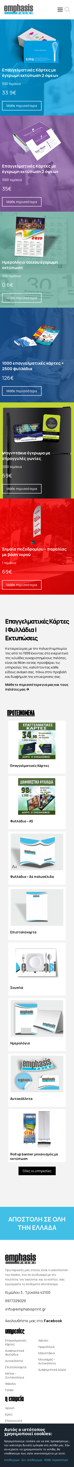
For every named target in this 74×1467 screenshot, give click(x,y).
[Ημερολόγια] (37, 1024)
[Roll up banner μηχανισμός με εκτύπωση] (37, 1135)
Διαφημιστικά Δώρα (52, 1369)
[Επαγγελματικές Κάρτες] (37, 747)
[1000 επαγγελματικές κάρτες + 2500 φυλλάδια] (37, 355)
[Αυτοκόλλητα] (37, 1080)
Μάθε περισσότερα (56, 1459)
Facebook (53, 1320)
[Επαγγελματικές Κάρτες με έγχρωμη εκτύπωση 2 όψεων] (37, 67)
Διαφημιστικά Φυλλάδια (14, 1352)
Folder (9, 1390)
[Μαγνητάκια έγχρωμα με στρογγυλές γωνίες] (37, 450)
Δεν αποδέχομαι (31, 1459)
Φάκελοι (10, 1384)
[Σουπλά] (37, 969)
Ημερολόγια (46, 1347)
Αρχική (9, 1408)
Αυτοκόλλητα (14, 1361)
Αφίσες (43, 1340)
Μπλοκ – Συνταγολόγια (14, 1375)
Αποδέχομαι (11, 1459)
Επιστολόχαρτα (15, 1367)
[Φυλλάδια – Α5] (37, 802)
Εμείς (9, 1414)
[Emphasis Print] (18, 13)
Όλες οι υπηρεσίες (37, 1171)
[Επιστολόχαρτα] (37, 913)
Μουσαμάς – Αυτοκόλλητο (47, 1361)
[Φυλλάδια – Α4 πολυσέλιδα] (37, 858)
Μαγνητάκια (46, 1353)
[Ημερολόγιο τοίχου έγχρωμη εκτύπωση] (37, 260)
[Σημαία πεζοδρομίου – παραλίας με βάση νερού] (37, 547)
